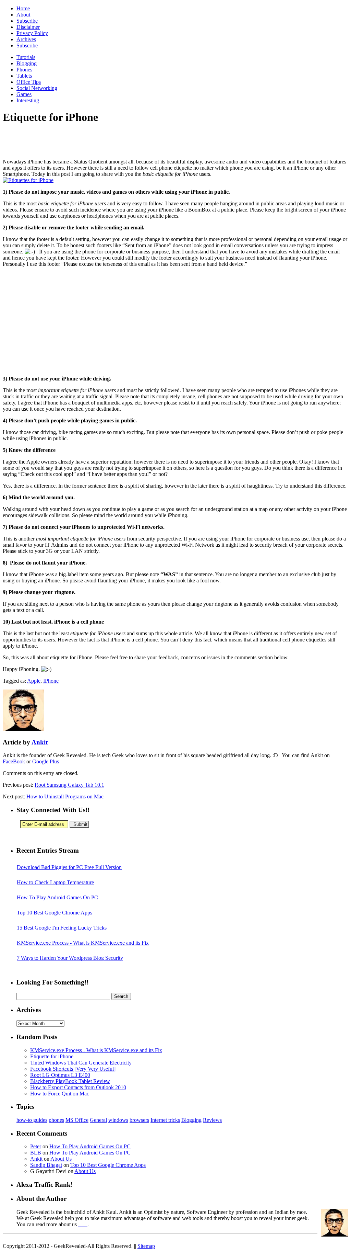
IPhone (51, 681)
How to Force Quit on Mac (59, 1093)
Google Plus (45, 761)
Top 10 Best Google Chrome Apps (54, 912)
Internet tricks (165, 1120)
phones (56, 1120)
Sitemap (146, 1246)
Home (23, 8)
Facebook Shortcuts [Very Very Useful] (73, 1069)
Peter (35, 1146)
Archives (26, 39)
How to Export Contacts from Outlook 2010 (78, 1087)
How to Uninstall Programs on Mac (65, 796)
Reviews (212, 1120)
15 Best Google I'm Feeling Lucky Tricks (62, 928)
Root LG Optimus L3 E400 (60, 1075)
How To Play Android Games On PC (57, 897)
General (98, 1120)
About (23, 15)
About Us (61, 1159)
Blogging (191, 1120)
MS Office (76, 1120)
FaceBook (14, 761)
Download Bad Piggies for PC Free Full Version (69, 867)
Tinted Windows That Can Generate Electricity (81, 1063)
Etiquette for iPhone (51, 1056)
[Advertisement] (83, 141)
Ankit (40, 742)
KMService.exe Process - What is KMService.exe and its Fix (83, 943)
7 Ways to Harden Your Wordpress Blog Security (70, 958)
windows (118, 1120)
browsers (139, 1120)
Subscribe (27, 21)
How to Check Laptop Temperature (55, 882)
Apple (33, 681)
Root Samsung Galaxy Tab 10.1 (69, 785)
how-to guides (31, 1120)
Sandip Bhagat (46, 1165)
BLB (35, 1153)
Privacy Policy (32, 33)
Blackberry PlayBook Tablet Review (70, 1081)
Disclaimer (28, 27)
